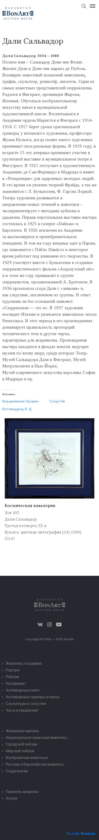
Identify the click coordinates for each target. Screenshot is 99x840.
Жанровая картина (22, 731)
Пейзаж (12, 677)
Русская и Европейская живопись (35, 764)
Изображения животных (27, 758)
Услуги (11, 798)
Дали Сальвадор (21, 519)
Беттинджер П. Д (17, 409)
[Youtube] (59, 624)
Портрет (13, 670)
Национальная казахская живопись (36, 738)
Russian (88, 833)
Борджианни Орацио (20, 401)
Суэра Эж (57, 401)
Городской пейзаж (21, 744)
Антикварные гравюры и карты (32, 697)
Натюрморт (16, 683)
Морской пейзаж (20, 751)
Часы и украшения (22, 710)
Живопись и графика (24, 663)
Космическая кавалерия (30, 505)
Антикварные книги (22, 690)
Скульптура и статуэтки (26, 704)
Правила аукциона (22, 792)
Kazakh (73, 833)
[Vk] (40, 624)
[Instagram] (49, 624)
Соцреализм (17, 771)
